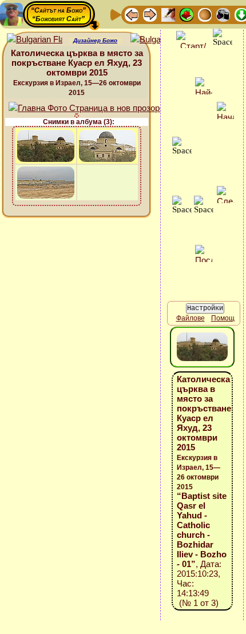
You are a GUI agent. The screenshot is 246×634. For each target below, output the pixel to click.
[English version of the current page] (35, 39)
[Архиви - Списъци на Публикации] (168, 14)
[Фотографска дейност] (223, 14)
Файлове (190, 318)
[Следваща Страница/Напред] (150, 14)
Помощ (223, 318)
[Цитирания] (186, 14)
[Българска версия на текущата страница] (158, 39)
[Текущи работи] (205, 14)
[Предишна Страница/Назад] (131, 14)
